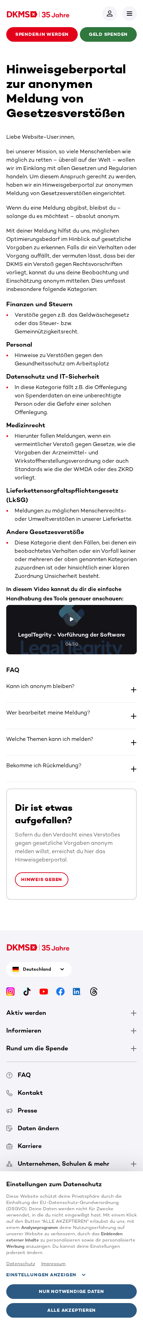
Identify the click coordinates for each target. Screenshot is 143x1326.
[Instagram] (10, 991)
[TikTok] (27, 991)
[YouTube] (44, 991)
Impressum (53, 1263)
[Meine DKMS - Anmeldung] (109, 13)
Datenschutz (20, 1263)
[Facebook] (60, 991)
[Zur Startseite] (38, 13)
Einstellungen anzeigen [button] (41, 1274)
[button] (129, 13)
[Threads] (94, 991)
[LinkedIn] (77, 991)
